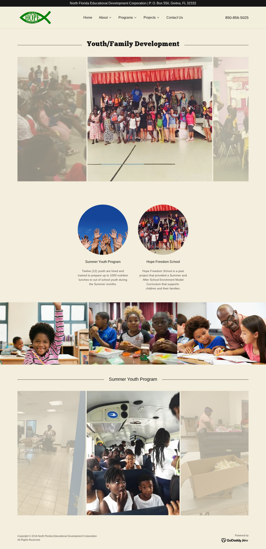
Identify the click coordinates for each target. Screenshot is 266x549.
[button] (105, 17)
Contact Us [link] (174, 17)
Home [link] (87, 17)
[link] (35, 17)
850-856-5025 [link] (237, 18)
